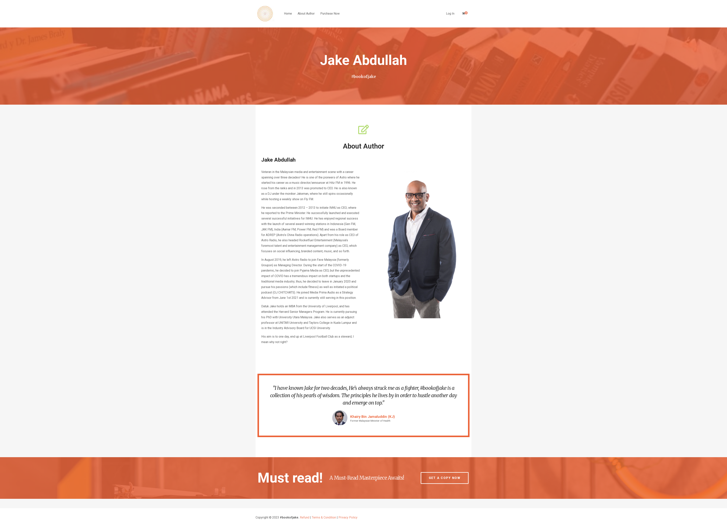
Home (288, 13)
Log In (450, 13)
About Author (306, 13)
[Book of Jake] (265, 14)
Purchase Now (330, 13)
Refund (304, 517)
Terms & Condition (324, 517)
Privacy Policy (348, 517)
